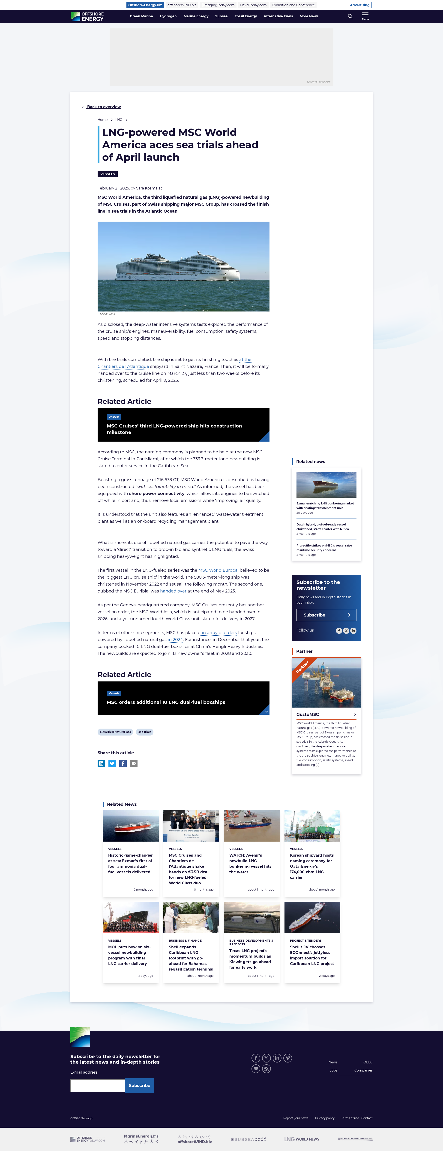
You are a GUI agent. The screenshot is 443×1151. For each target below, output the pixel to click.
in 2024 (175, 639)
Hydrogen (168, 16)
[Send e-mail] (255, 1068)
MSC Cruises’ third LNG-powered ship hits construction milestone (174, 429)
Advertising (360, 5)
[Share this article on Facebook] (123, 763)
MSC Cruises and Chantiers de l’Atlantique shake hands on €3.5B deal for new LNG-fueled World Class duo (189, 869)
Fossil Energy (246, 16)
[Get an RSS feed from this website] (266, 1068)
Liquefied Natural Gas (115, 733)
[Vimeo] (287, 1058)
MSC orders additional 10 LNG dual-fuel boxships (166, 702)
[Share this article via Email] (134, 763)
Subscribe (314, 615)
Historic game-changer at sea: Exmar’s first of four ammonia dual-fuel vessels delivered (130, 863)
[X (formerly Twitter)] (346, 631)
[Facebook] (339, 631)
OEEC (368, 1062)
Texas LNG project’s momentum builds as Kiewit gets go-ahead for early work (250, 959)
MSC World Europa (218, 570)
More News (309, 16)
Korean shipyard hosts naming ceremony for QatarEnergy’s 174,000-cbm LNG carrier (312, 866)
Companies (363, 1070)
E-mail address (84, 1072)
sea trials (144, 733)
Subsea (221, 16)
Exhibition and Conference (293, 5)
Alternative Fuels (278, 16)
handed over (173, 591)
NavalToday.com (253, 5)
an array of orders (219, 632)
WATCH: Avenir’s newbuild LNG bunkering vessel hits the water (250, 863)
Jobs (333, 1070)
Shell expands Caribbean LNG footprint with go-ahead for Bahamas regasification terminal (191, 958)
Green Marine (141, 16)
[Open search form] (350, 16)
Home (103, 120)
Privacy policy (325, 1118)
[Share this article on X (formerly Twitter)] (112, 763)
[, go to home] (87, 16)
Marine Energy (196, 16)
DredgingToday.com (218, 5)
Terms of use (350, 1118)
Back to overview (103, 107)
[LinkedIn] (353, 631)
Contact (367, 1118)
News (333, 1062)
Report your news (295, 1118)
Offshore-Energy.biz (145, 5)
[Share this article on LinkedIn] (101, 763)
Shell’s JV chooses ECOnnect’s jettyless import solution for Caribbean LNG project (312, 955)
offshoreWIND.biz (182, 5)
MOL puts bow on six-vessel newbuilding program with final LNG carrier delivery (129, 955)
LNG (118, 120)
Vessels (107, 174)
